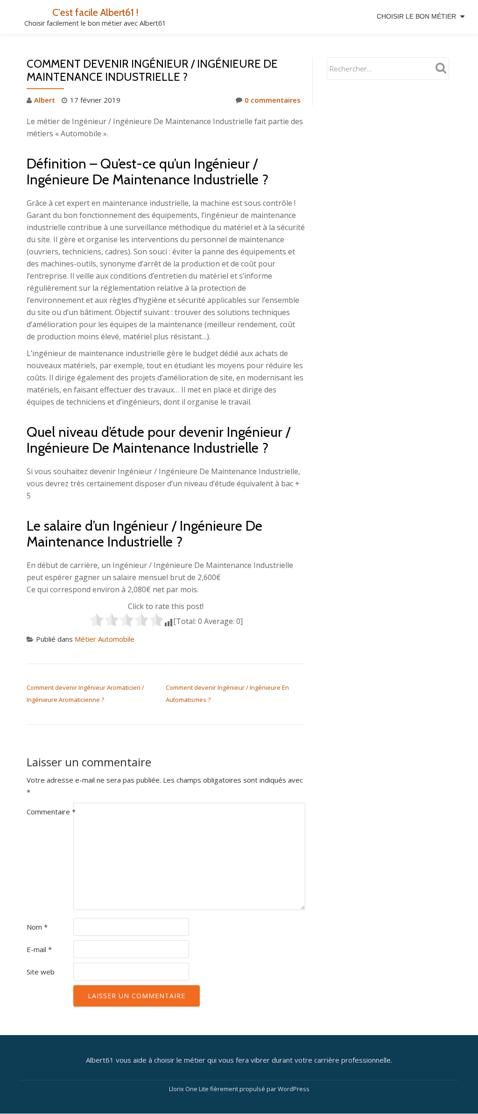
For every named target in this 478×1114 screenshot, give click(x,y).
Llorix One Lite (189, 1089)
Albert (44, 100)
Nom (37, 927)
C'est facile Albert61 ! (95, 12)
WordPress (293, 1089)
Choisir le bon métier (416, 16)
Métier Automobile (104, 639)
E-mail (39, 949)
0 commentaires (273, 100)
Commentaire (51, 811)
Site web (41, 971)
